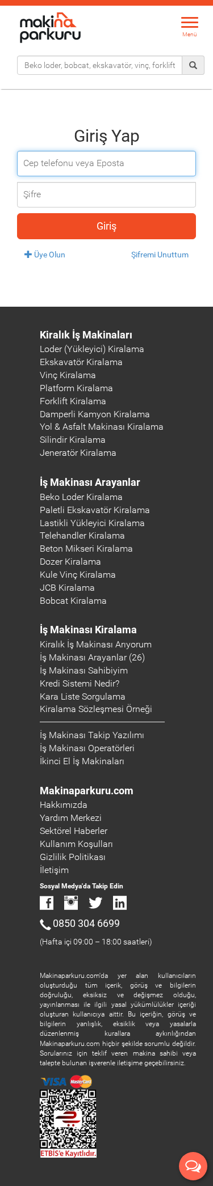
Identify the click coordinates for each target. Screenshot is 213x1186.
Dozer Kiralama (70, 561)
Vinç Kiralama (68, 375)
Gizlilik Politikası (73, 857)
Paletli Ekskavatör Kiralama (95, 510)
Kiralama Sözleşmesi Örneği (96, 709)
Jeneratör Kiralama (78, 452)
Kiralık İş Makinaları (86, 335)
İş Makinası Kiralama (88, 630)
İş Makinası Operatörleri (87, 748)
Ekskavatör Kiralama (81, 362)
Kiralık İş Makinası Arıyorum (96, 644)
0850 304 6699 (86, 923)
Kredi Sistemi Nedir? (79, 683)
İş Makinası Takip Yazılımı (92, 735)
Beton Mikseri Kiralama (86, 548)
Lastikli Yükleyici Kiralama (92, 523)
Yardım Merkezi (71, 817)
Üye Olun (48, 254)
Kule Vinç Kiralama (78, 574)
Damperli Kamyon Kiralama (95, 414)
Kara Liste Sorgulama (83, 696)
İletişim (54, 870)
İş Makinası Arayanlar (90, 482)
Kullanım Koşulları (76, 843)
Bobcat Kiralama (73, 600)
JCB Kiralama (67, 587)
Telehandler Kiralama (82, 535)
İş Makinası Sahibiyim (84, 670)
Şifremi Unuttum (160, 254)
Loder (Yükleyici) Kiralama (92, 349)
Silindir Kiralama (73, 439)
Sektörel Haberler (73, 830)
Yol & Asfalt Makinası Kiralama (102, 426)
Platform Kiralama (76, 388)
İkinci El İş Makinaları (82, 761)
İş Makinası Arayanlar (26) (92, 657)
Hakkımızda (63, 804)
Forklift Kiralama (73, 401)
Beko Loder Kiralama (81, 497)
